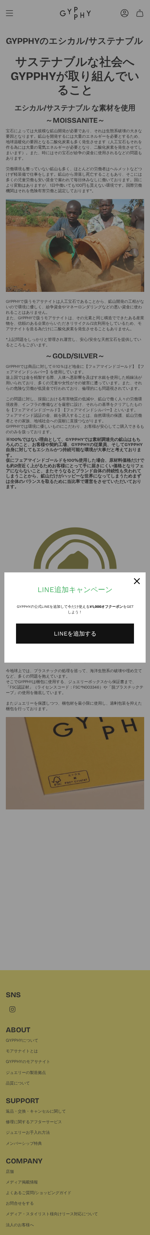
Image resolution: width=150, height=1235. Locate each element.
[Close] (137, 581)
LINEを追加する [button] (75, 633)
